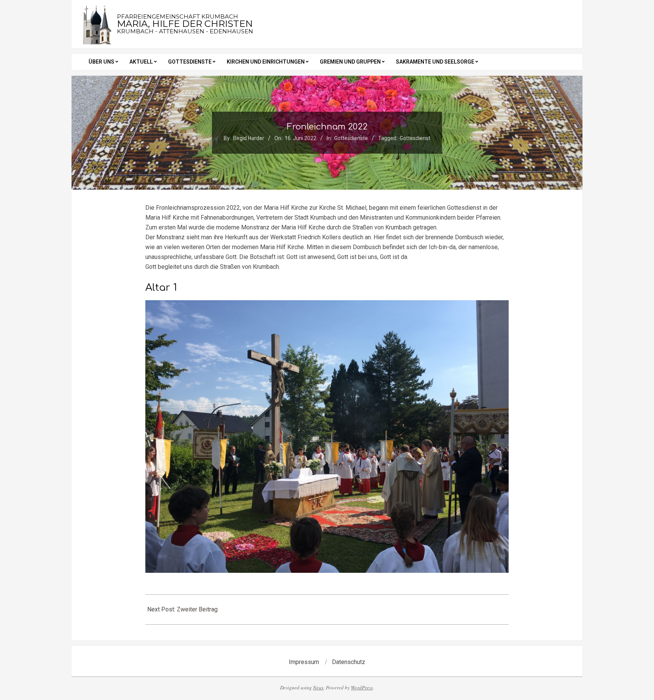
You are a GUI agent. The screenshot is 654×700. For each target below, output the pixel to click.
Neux (318, 687)
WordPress (362, 687)
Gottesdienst (415, 138)
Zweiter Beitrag (197, 609)
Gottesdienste (351, 138)
